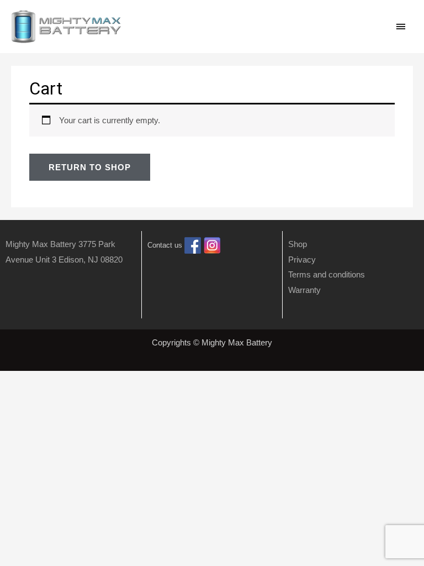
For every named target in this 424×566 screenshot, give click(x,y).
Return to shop (90, 167)
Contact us (164, 245)
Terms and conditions (326, 274)
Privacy (302, 259)
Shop (297, 244)
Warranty (304, 290)
